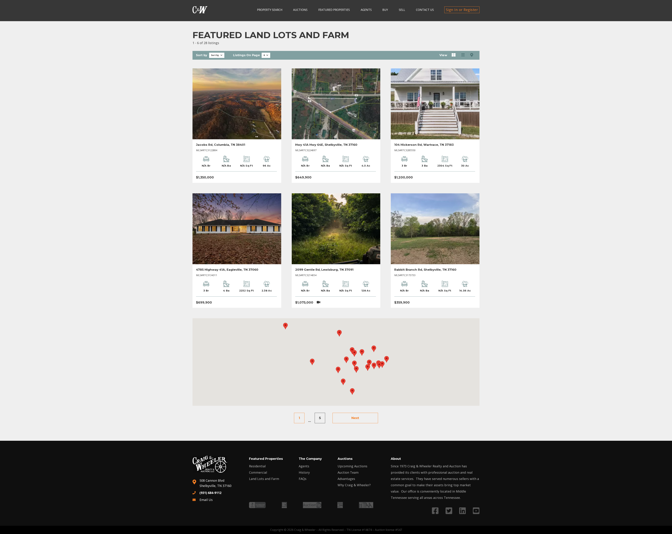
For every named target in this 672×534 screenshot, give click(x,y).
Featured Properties (266, 458)
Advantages (346, 478)
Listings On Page (246, 55)
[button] (285, 326)
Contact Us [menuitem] (425, 10)
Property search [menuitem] (269, 10)
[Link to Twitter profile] (449, 510)
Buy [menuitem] (385, 10)
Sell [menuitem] (402, 10)
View (443, 55)
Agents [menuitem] (366, 10)
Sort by (201, 55)
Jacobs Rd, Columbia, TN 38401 (220, 144)
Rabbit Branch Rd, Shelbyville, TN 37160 (425, 269)
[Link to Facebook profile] (435, 510)
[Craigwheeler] (199, 9)
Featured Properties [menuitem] (334, 10)
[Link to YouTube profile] (476, 510)
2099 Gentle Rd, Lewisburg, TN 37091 (324, 269)
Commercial (258, 472)
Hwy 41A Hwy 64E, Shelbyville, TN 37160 (326, 144)
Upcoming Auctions (352, 466)
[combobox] (216, 55)
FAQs (302, 478)
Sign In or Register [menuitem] (462, 9)
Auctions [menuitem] (300, 10)
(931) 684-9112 (210, 493)
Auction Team (348, 472)
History (304, 472)
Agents (304, 466)
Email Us (206, 500)
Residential (257, 466)
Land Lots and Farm (264, 478)
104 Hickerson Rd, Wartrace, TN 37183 (424, 144)
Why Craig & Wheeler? (354, 485)
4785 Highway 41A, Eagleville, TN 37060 (227, 269)
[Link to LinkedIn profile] (462, 510)
